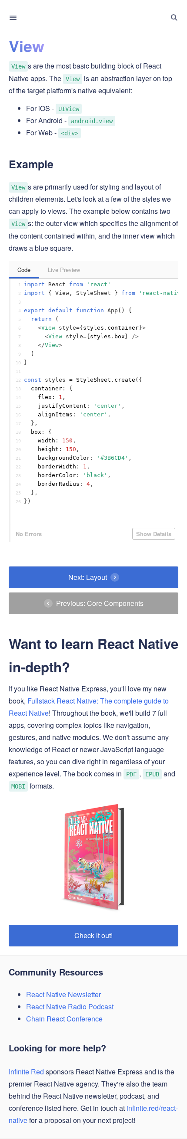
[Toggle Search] (174, 17)
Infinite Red (26, 1072)
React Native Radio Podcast (70, 1006)
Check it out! (93, 935)
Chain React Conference (64, 1019)
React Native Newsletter (63, 994)
